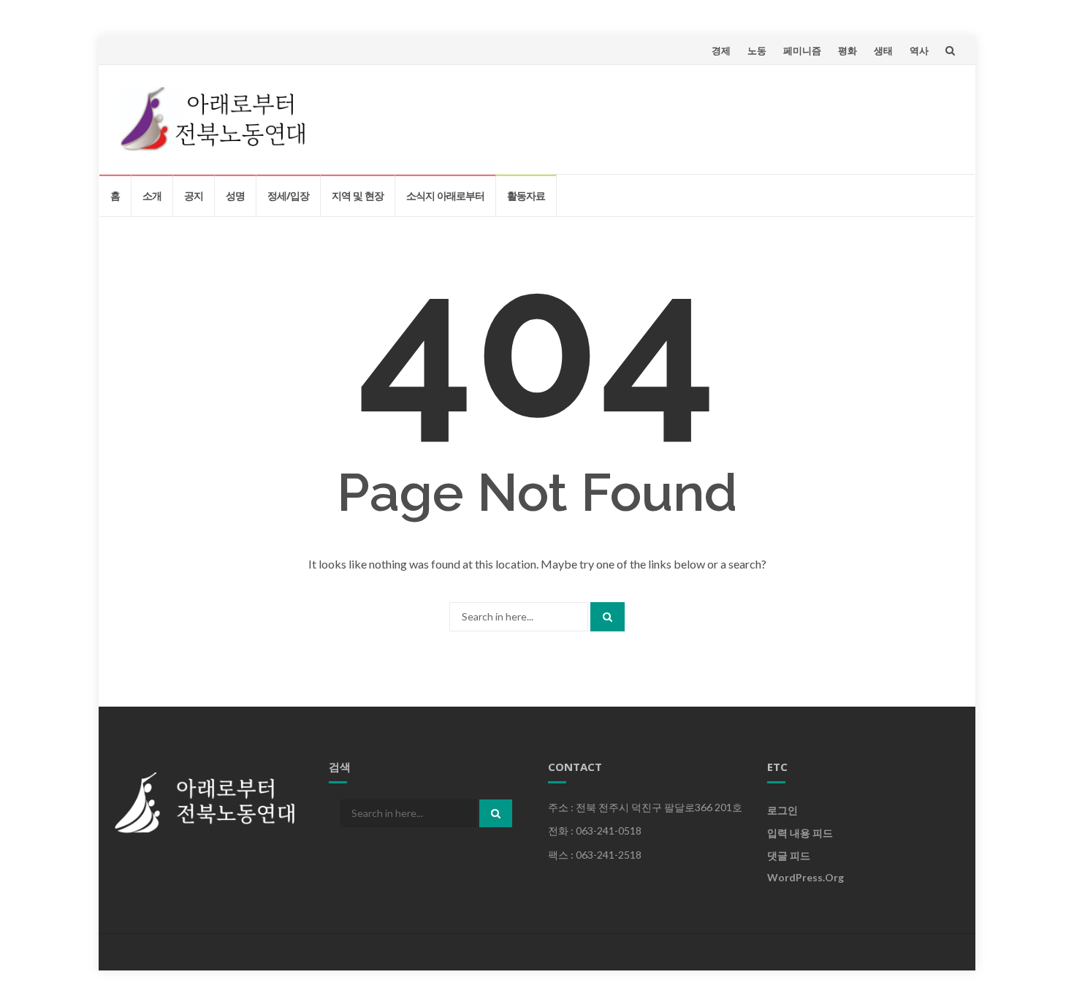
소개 (151, 195)
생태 (883, 50)
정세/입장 (288, 195)
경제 (721, 50)
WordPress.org (805, 877)
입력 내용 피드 (800, 832)
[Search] (607, 616)
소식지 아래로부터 (445, 195)
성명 (235, 195)
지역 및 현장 (358, 195)
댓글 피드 (788, 855)
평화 (847, 50)
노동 (756, 50)
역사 (919, 50)
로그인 (782, 810)
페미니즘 (802, 50)
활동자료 (526, 195)
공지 (193, 195)
